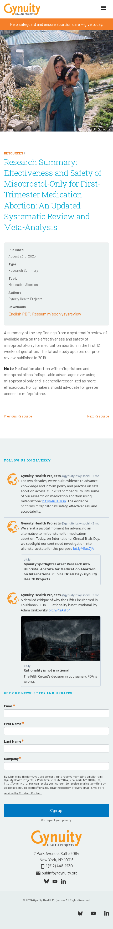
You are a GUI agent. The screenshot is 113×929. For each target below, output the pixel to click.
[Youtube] (93, 912)
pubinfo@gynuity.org (60, 872)
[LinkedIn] (106, 912)
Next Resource (98, 416)
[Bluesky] (80, 912)
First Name (12, 724)
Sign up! (56, 810)
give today (93, 24)
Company (11, 759)
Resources (13, 153)
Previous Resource (18, 416)
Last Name (12, 741)
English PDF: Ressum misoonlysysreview (44, 313)
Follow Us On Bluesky (27, 460)
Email (8, 706)
